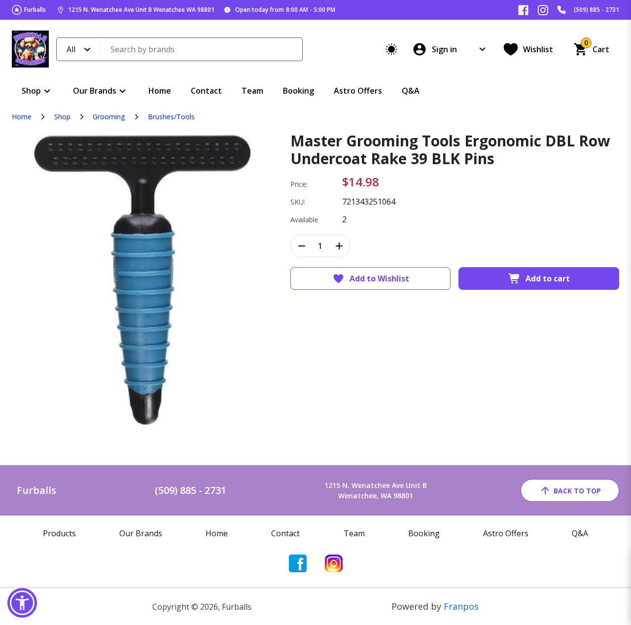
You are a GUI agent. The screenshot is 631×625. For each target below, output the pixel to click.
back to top (577, 490)
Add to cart (548, 278)
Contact (206, 90)
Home (159, 90)
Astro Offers (358, 90)
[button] (22, 602)
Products (59, 533)
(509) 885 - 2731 (596, 9)
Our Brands (94, 90)
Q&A (411, 90)
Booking (298, 90)
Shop (31, 90)
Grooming (109, 116)
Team (252, 90)
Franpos (461, 606)
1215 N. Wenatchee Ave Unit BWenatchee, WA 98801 (375, 490)
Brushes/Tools (171, 116)
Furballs (35, 9)
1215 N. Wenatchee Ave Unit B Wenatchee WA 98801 (141, 9)
